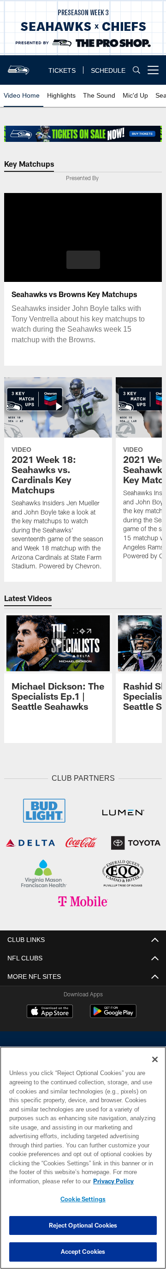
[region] (83, 1158)
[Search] (136, 70)
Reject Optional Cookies (83, 1225)
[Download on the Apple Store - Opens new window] (50, 1010)
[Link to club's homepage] (18, 66)
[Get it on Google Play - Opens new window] (113, 1014)
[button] (83, 260)
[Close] (155, 1059)
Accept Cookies (83, 1251)
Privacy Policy (40, 1181)
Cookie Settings (83, 1199)
